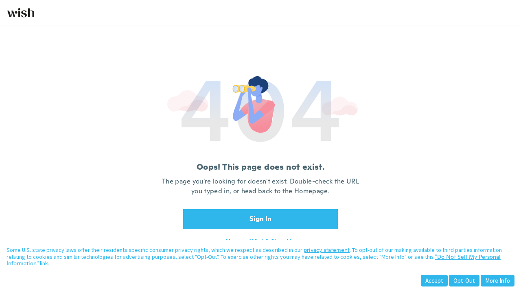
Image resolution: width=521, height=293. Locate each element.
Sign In (260, 218)
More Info (497, 280)
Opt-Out (464, 280)
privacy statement (327, 250)
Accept (434, 280)
